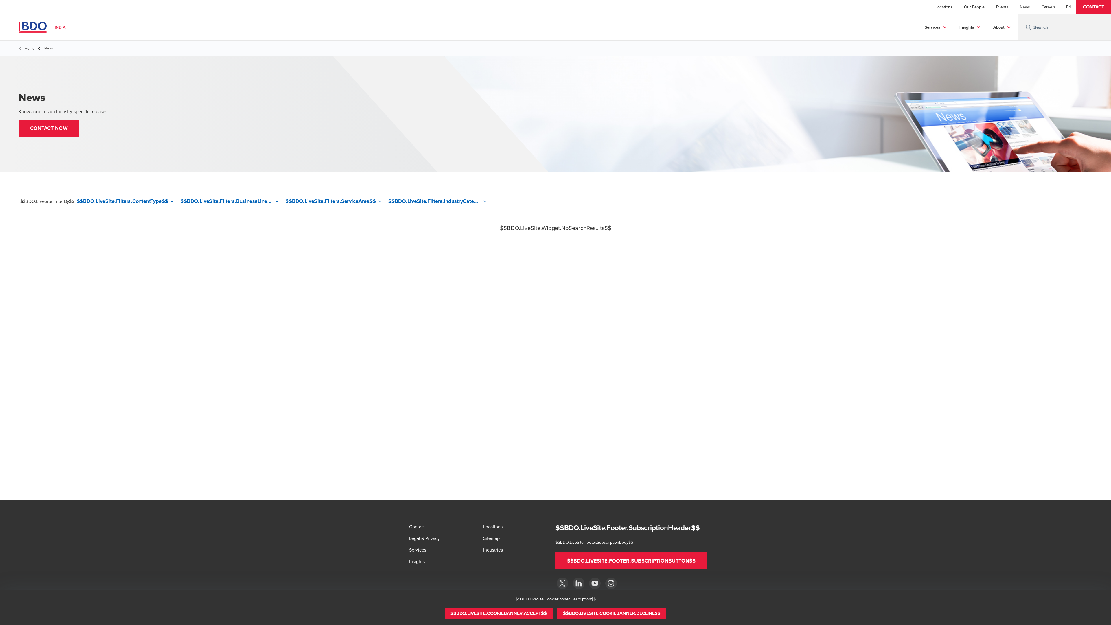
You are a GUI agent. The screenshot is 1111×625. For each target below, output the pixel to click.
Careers (1049, 7)
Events (1002, 7)
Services (932, 27)
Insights (966, 27)
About (999, 27)
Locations (943, 7)
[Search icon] (1028, 27)
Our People (974, 7)
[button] (1093, 7)
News (1025, 7)
